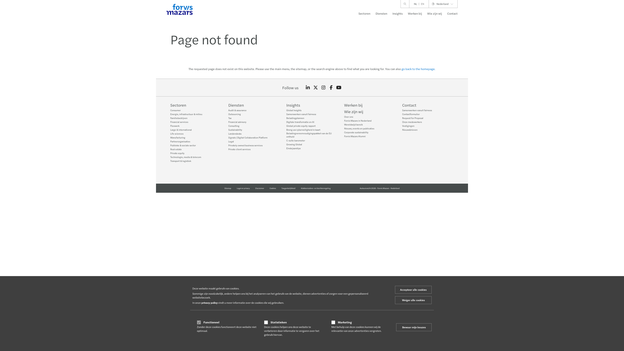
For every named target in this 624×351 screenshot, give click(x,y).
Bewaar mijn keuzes (414, 327)
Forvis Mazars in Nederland (357, 120)
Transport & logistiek (180, 160)
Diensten (381, 13)
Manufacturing (177, 137)
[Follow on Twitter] (315, 87)
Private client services (239, 149)
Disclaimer (259, 188)
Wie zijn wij (434, 13)
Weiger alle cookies (413, 300)
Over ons (348, 116)
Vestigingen (408, 125)
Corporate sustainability (356, 132)
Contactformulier (411, 114)
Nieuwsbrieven (409, 129)
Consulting (233, 125)
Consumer (175, 110)
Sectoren (364, 13)
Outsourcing (234, 114)
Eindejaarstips (293, 148)
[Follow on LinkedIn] (308, 87)
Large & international (181, 129)
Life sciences (176, 133)
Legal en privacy (243, 188)
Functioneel (211, 322)
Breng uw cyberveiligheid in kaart (303, 129)
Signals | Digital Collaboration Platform (247, 137)
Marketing (345, 322)
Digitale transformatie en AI (300, 122)
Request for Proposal (412, 118)
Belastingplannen (295, 118)
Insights (397, 13)
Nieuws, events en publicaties (359, 128)
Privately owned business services (245, 145)
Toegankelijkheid (288, 188)
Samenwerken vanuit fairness (301, 114)
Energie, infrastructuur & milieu (186, 114)
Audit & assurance (237, 110)
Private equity (177, 153)
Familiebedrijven (178, 118)
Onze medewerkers (412, 122)
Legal (231, 141)
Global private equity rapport (301, 125)
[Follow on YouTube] (339, 87)
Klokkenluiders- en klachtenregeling (316, 188)
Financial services (179, 122)
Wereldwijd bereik (353, 124)
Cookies (273, 188)
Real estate (176, 149)
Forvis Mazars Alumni (355, 136)
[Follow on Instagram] (323, 87)
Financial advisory (237, 122)
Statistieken (279, 322)
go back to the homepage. (418, 69)
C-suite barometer (295, 140)
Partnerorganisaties (180, 141)
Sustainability (235, 129)
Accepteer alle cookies (413, 290)
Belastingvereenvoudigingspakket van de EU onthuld (309, 135)
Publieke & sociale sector (183, 145)
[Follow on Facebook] (331, 87)
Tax (230, 118)
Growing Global (294, 144)
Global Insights (293, 110)
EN (422, 4)
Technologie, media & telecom (185, 157)
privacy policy (209, 303)
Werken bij (415, 13)
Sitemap (227, 188)
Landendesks (234, 133)
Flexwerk (174, 125)
